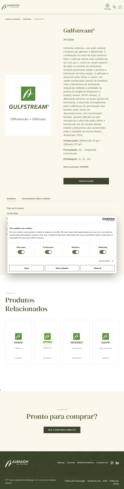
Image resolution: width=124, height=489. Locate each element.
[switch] (48, 252)
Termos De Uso (94, 481)
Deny (26, 268)
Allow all (97, 268)
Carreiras (71, 463)
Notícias (61, 463)
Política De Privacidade (75, 481)
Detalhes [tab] (11, 198)
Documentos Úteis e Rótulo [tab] (36, 198)
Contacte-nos (86, 181)
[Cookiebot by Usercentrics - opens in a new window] (104, 219)
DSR (105, 481)
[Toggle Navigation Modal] (120, 7)
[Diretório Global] (110, 463)
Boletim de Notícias (85, 463)
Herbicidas (27, 19)
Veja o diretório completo (62, 430)
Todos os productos (12, 19)
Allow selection (62, 268)
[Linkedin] (116, 463)
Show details (104, 261)
